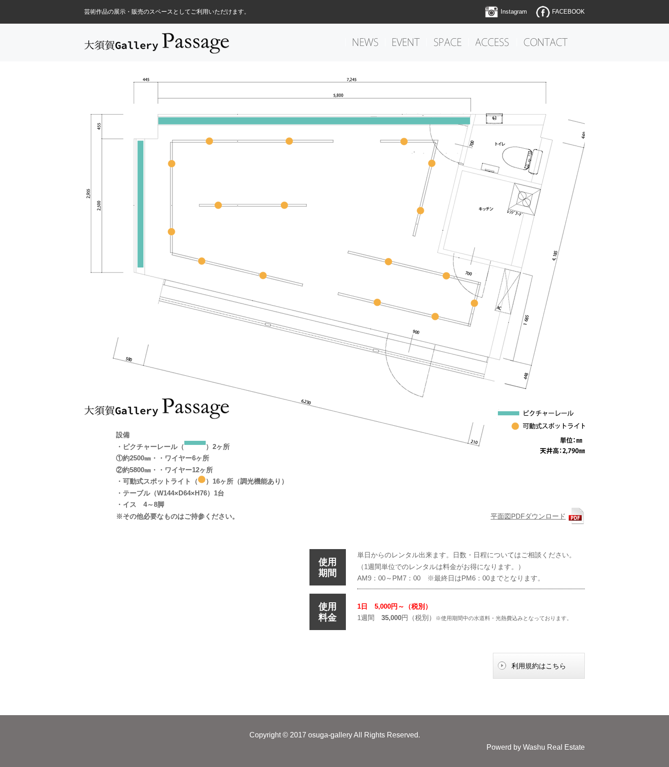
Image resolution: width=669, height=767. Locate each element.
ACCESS (493, 42)
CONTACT (546, 42)
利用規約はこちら (539, 666)
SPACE (447, 42)
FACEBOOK (568, 11)
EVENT (406, 42)
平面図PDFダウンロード (528, 516)
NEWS (365, 42)
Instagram (514, 11)
